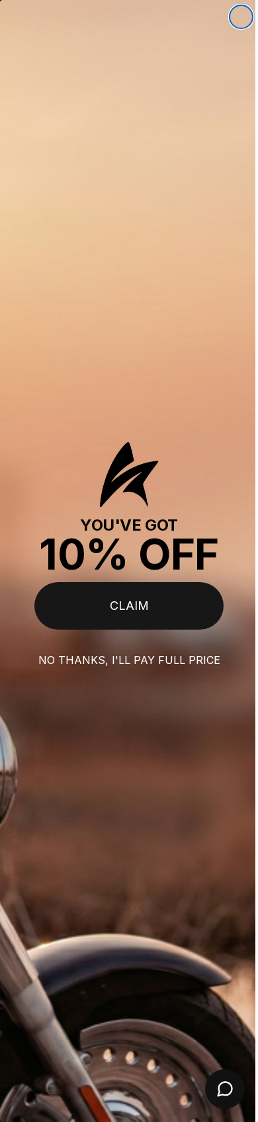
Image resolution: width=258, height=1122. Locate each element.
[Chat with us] (215, 1089)
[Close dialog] (231, 16)
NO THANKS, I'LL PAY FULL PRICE (124, 660)
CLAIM (124, 605)
